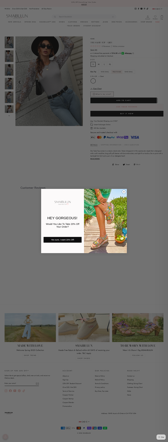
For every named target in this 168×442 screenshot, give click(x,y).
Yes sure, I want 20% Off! (62, 240)
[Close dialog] (124, 192)
